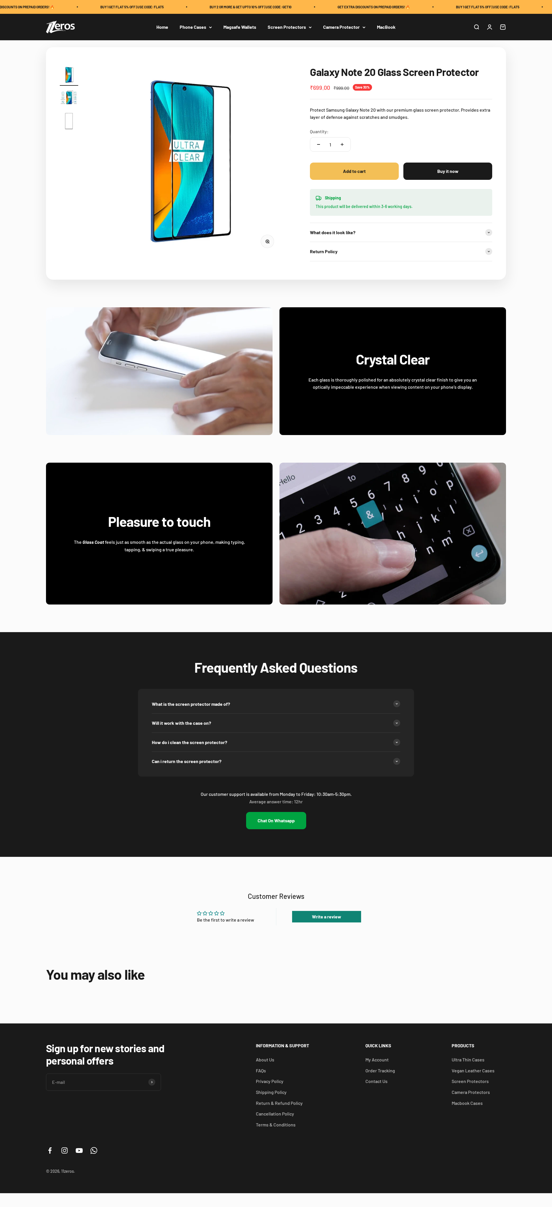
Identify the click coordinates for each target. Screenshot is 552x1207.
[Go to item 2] (69, 99)
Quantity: (319, 131)
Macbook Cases (467, 1103)
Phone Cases (193, 27)
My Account (377, 1059)
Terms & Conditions (276, 1124)
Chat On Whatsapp (276, 820)
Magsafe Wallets (239, 27)
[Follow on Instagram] (64, 1150)
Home (162, 27)
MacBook (386, 27)
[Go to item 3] (69, 122)
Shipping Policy (271, 1092)
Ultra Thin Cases (468, 1059)
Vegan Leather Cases (473, 1070)
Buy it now (448, 171)
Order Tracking (380, 1070)
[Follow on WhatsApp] (94, 1150)
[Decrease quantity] (318, 144)
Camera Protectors (471, 1092)
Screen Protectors (287, 27)
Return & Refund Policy (279, 1103)
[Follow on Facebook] (50, 1150)
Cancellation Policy (275, 1113)
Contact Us (376, 1081)
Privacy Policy (269, 1081)
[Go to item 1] (69, 76)
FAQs (261, 1070)
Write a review (326, 916)
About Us (265, 1059)
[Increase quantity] (342, 144)
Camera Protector (341, 27)
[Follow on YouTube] (79, 1150)
